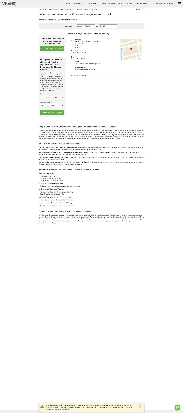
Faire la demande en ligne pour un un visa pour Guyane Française (52, 41)
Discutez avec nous (68, 20)
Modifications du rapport (79, 75)
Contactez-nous (141, 3)
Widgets (129, 3)
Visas (68, 3)
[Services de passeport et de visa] (9, 4)
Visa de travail (91, 3)
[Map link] (131, 49)
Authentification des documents (111, 3)
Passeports (78, 3)
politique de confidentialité (60, 409)
